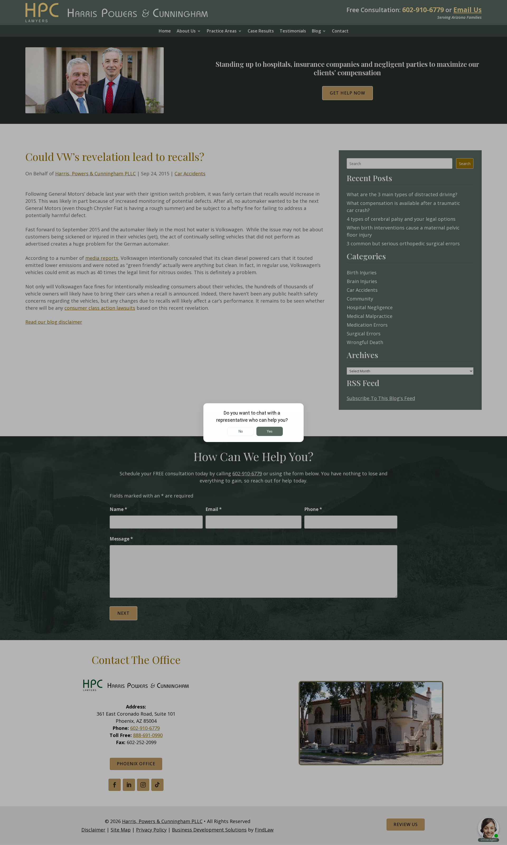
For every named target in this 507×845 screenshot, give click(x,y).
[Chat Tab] (253, 422)
